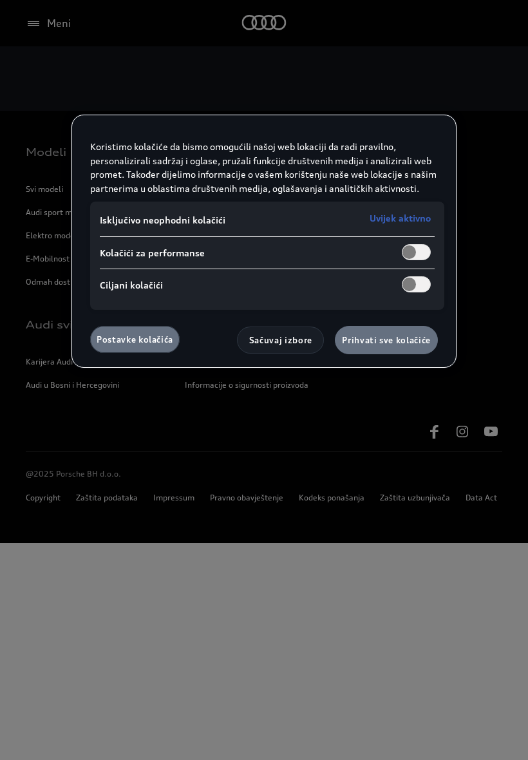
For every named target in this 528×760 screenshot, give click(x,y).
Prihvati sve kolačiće (386, 340)
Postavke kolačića (135, 339)
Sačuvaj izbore (280, 340)
